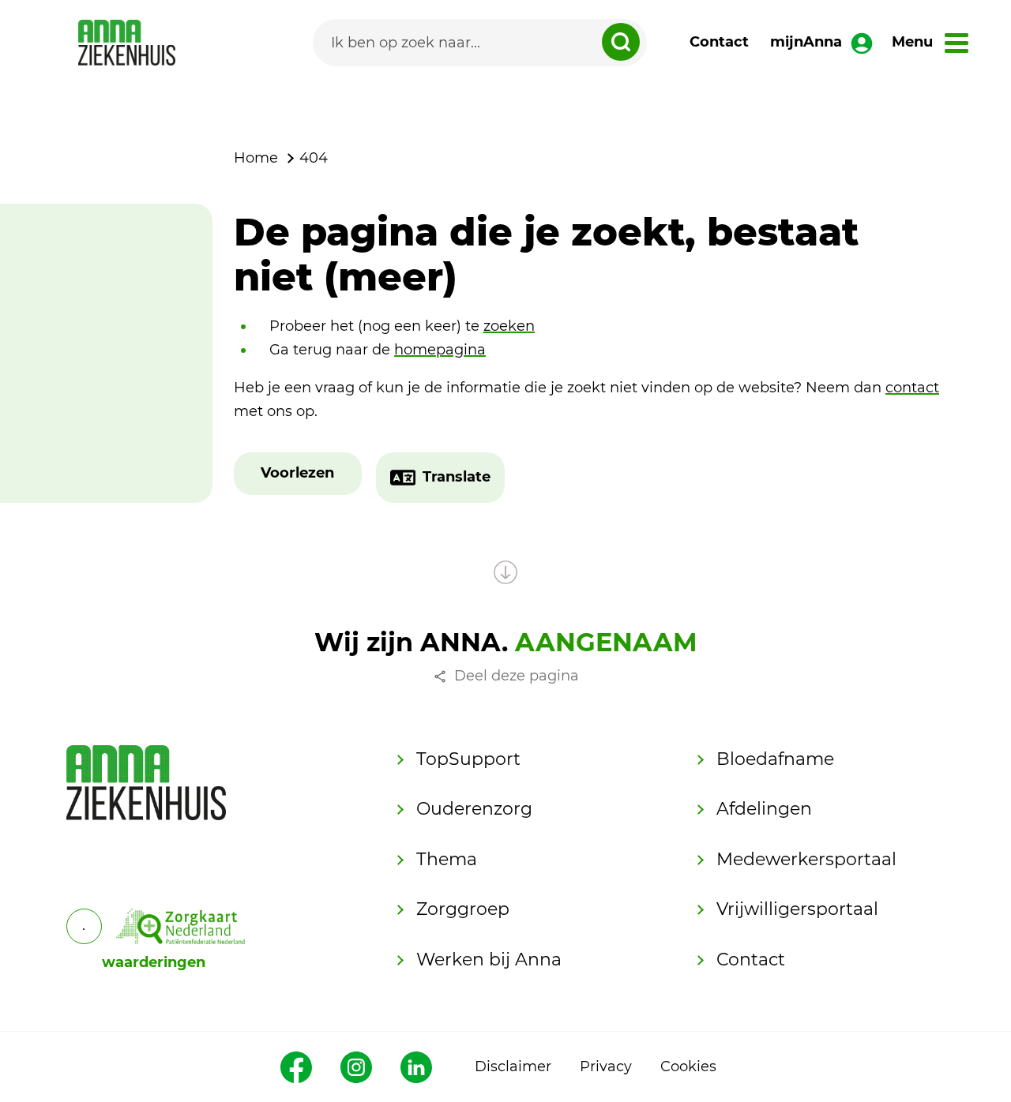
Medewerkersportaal (806, 859)
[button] (297, 473)
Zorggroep (462, 909)
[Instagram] (356, 1067)
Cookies (688, 1066)
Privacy (606, 1066)
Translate (456, 476)
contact (912, 387)
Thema (446, 859)
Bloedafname (775, 759)
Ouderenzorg (474, 808)
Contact (719, 42)
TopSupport (468, 759)
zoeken (509, 326)
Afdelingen (764, 808)
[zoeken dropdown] (621, 42)
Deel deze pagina (516, 675)
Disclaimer (513, 1066)
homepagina (440, 349)
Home (256, 158)
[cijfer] (181, 926)
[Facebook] (296, 1067)
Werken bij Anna (489, 959)
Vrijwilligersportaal (797, 909)
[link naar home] (126, 43)
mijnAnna (806, 42)
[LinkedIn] (416, 1067)
